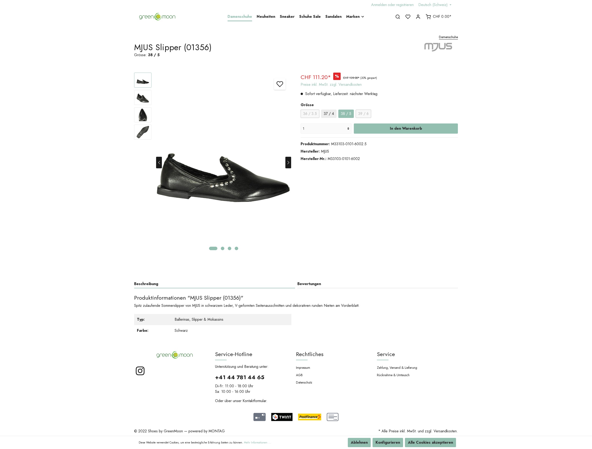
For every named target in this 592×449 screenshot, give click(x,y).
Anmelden (379, 4)
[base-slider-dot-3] (229, 248)
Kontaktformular (254, 400)
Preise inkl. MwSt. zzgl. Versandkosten (331, 84)
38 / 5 (346, 113)
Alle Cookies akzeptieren (430, 442)
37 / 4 (329, 113)
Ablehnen (359, 442)
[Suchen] (397, 16)
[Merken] (280, 84)
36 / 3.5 (310, 113)
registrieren (405, 4)
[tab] (214, 283)
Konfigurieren (388, 442)
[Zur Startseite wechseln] (157, 16)
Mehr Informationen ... (257, 442)
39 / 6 (363, 113)
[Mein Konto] (418, 16)
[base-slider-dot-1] (213, 248)
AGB (299, 375)
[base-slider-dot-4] (236, 248)
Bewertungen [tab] (309, 283)
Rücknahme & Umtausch (393, 375)
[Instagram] (140, 374)
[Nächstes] (288, 162)
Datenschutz (304, 382)
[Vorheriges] (159, 162)
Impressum (303, 367)
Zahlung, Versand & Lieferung (397, 367)
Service (386, 354)
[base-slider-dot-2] (222, 248)
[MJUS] (439, 52)
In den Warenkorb (406, 128)
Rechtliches (310, 354)
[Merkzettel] (408, 16)
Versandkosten (445, 431)
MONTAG (217, 431)
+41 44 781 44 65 (239, 377)
